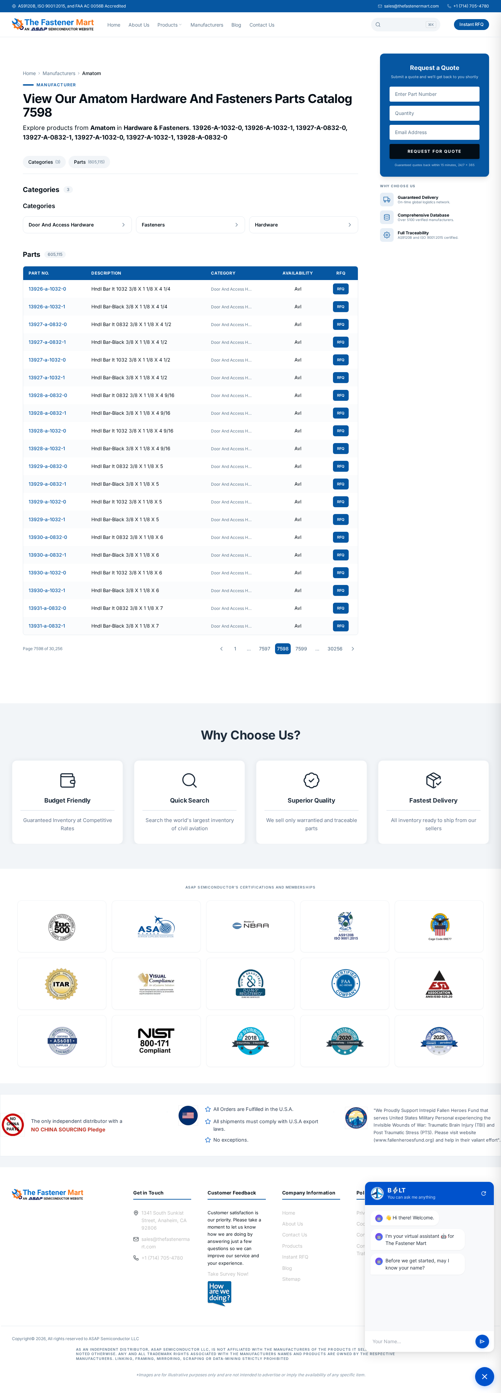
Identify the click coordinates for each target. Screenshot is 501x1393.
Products (167, 25)
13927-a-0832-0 (48, 324)
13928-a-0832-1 (47, 413)
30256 (335, 648)
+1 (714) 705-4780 (471, 6)
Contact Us (261, 25)
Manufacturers (207, 25)
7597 (264, 648)
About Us (138, 25)
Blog (236, 25)
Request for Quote (435, 151)
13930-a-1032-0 (47, 572)
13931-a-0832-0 (47, 608)
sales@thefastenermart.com (411, 6)
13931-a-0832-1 (47, 626)
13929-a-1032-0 (47, 501)
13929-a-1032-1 (47, 519)
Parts (89, 162)
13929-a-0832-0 (48, 466)
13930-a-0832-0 (48, 537)
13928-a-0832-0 (48, 395)
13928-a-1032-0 (47, 431)
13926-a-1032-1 (47, 306)
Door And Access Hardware (231, 289)
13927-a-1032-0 (47, 360)
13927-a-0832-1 (47, 342)
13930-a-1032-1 (47, 590)
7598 (283, 648)
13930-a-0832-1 (47, 555)
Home (113, 25)
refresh (483, 1193)
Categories (44, 162)
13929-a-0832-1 (47, 484)
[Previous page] (221, 648)
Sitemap (291, 1279)
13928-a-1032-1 (47, 448)
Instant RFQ (471, 24)
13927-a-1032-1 (47, 377)
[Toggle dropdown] (180, 25)
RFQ (341, 289)
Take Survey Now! (228, 1274)
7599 (301, 648)
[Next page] (352, 648)
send (482, 1341)
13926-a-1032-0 (47, 289)
